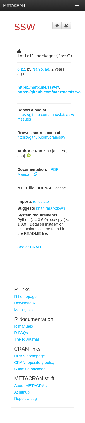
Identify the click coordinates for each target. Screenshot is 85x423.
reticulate (41, 201)
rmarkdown (55, 208)
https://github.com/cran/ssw (41, 137)
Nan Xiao (40, 69)
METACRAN (14, 5)
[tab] (57, 25)
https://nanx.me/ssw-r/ (38, 87)
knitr (39, 208)
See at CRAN (29, 247)
